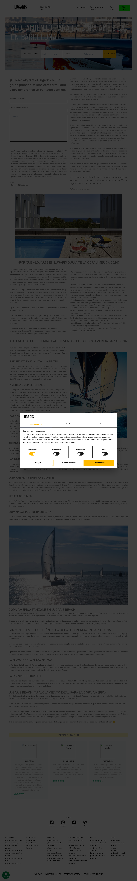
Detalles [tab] (69, 424)
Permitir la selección (68, 463)
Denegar (38, 463)
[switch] (56, 454)
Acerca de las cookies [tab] (100, 424)
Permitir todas (99, 463)
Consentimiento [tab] (36, 424)
